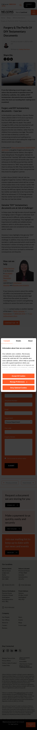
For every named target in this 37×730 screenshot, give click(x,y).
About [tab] (30, 341)
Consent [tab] (7, 341)
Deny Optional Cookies (18, 387)
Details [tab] (18, 341)
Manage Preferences (17, 382)
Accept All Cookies (18, 376)
